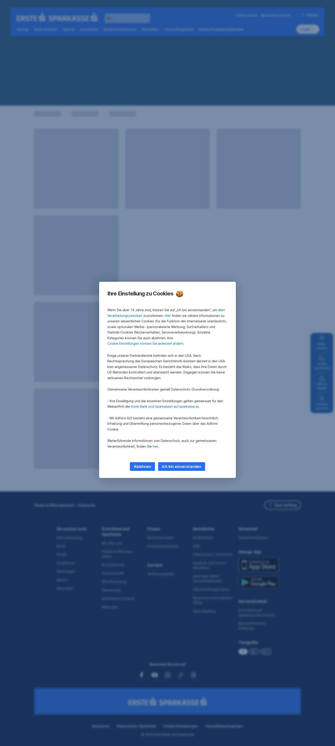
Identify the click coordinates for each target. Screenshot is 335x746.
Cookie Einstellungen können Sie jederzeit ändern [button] (145, 343)
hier (155, 446)
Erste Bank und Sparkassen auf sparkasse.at (165, 406)
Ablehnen (142, 466)
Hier (168, 316)
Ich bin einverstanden (181, 466)
